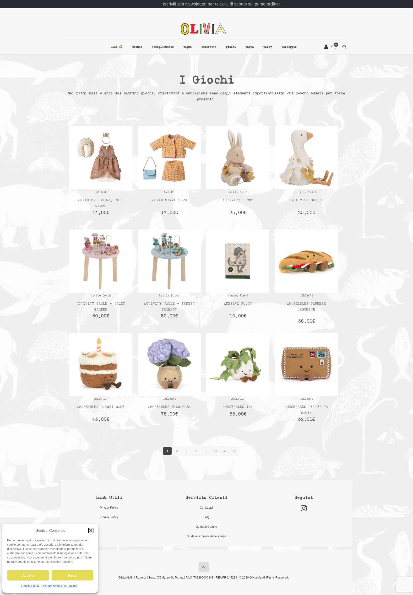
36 (215, 451)
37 (225, 451)
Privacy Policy (109, 507)
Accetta (28, 575)
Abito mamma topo (169, 200)
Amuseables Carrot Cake (101, 407)
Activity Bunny (238, 200)
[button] (90, 530)
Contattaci (206, 507)
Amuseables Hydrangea (169, 407)
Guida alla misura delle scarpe (206, 536)
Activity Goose (306, 200)
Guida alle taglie (206, 526)
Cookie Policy (30, 586)
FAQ (206, 517)
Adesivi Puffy (238, 303)
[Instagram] (303, 508)
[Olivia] (203, 29)
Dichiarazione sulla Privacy (59, 586)
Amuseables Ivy (238, 407)
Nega (72, 575)
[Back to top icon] (204, 567)
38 (234, 451)
